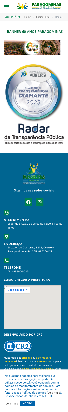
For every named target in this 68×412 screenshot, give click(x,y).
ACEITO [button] (27, 403)
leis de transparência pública (38, 368)
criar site (27, 357)
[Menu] (6, 6)
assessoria (43, 361)
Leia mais (54, 392)
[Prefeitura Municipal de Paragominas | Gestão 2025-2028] (37, 6)
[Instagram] (39, 202)
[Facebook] (28, 202)
